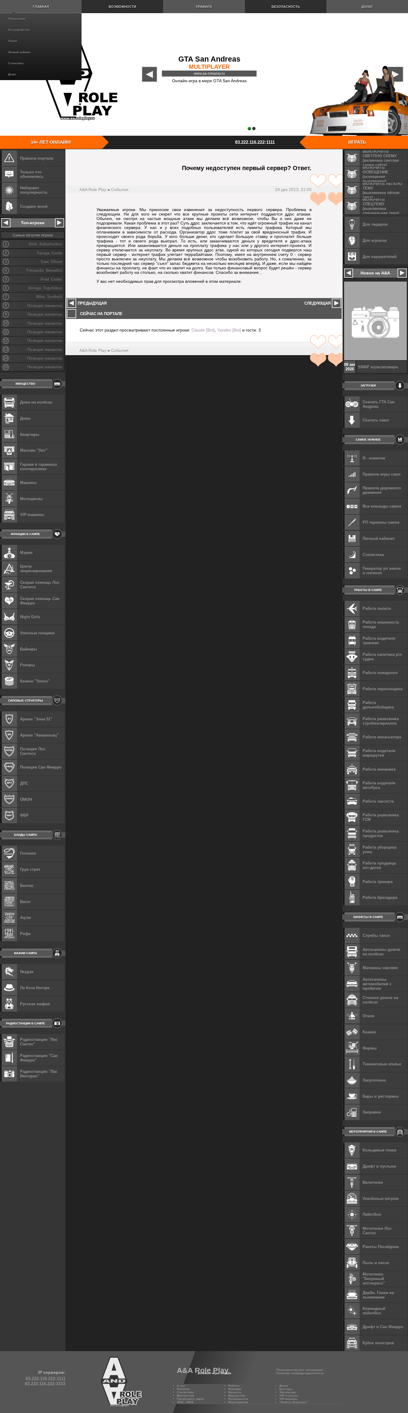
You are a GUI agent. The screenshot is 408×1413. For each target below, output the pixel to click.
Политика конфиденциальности (300, 1373)
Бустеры (286, 1389)
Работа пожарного (380, 672)
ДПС (24, 783)
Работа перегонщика (382, 689)
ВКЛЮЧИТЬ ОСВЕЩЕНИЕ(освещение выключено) (375, 174)
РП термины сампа (381, 522)
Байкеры (28, 649)
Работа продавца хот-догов (379, 865)
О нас (181, 1385)
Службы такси (376, 935)
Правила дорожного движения (382, 490)
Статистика (15, 63)
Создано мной (33, 206)
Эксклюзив (287, 1392)
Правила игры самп (382, 474)
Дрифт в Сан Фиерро (383, 1327)
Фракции (234, 1389)
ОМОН (26, 799)
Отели (368, 1016)
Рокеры (27, 665)
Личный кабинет (19, 52)
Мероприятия (238, 1402)
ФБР (24, 815)
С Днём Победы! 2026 (378, 367)
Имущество (236, 1395)
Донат (12, 74)
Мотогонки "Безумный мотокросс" (374, 1278)
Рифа (25, 933)
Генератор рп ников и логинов (382, 570)
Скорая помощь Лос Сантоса (39, 584)
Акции (12, 40)
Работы (234, 1385)
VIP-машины (32, 514)
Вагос (25, 901)
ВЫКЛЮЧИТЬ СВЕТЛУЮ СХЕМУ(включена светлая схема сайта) (381, 158)
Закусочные (374, 1080)
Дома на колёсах (36, 402)
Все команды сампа (382, 506)
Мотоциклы (31, 499)
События (119, 189)
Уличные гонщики (37, 633)
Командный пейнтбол (374, 1310)
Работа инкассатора (382, 737)
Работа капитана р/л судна (382, 656)
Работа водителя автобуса (379, 785)
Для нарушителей (380, 256)
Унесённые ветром (381, 1198)
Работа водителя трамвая (379, 640)
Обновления (16, 18)
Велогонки (373, 1182)
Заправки (372, 1112)
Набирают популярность (33, 190)
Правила (204, 6)
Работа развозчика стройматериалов (381, 721)
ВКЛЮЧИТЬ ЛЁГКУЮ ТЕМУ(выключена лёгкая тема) (382, 190)
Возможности (122, 6)
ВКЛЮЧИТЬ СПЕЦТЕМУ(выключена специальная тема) (381, 206)
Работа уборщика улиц (379, 849)
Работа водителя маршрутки (379, 752)
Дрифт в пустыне (379, 1166)
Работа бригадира (380, 897)
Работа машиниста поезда (381, 624)
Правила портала (36, 158)
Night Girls (30, 617)
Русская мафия (35, 1004)
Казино (369, 1032)
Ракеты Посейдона (381, 1246)
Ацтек (25, 917)
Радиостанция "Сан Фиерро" (39, 1057)
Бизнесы (235, 1392)
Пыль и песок (376, 1263)
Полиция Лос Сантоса (32, 751)
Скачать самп (376, 420)
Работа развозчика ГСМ (381, 817)
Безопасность (286, 6)
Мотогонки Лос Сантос (377, 1230)
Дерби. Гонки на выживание (378, 1294)
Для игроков (375, 240)
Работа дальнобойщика (378, 704)
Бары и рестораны (381, 1096)
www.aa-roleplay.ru (209, 73)
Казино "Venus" (35, 681)
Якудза (26, 971)
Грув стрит (30, 869)
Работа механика (379, 769)
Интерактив (185, 1395)
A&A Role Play (92, 189)
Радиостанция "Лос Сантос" (39, 1041)
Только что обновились (32, 174)
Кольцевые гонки (379, 1150)
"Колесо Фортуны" (293, 1402)
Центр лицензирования (36, 568)
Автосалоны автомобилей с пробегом (377, 984)
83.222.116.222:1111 (255, 142)
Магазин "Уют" (33, 450)
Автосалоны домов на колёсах (381, 951)
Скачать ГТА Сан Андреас (379, 404)
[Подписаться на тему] (326, 189)
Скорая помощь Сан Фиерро (39, 600)
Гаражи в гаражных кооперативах (38, 466)
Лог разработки (19, 29)
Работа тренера (377, 881)
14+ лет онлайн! (51, 142)
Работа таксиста (378, 801)
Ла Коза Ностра (34, 988)
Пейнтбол (372, 1214)
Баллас (27, 885)
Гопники (28, 853)
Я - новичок (374, 458)
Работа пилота (377, 608)
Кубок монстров (378, 1343)
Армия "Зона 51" (36, 719)
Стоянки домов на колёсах (380, 999)
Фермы (370, 1048)
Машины (28, 482)
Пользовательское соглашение (299, 1369)
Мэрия (26, 552)
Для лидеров (375, 224)
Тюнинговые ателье (382, 1064)
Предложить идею (190, 1398)
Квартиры (29, 434)
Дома (25, 418)
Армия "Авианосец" (39, 735)
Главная (41, 6)
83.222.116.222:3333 (45, 1383)
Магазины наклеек (380, 968)
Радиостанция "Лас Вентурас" (38, 1073)
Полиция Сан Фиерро (41, 767)
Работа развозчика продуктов (381, 833)
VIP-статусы (288, 1395)
